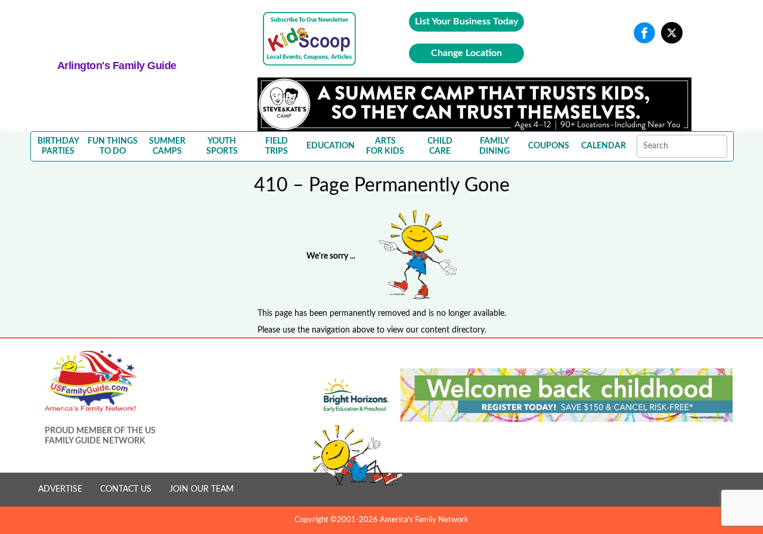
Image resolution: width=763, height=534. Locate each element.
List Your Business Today (466, 21)
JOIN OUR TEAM (201, 489)
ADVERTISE (60, 489)
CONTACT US (125, 489)
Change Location (466, 53)
